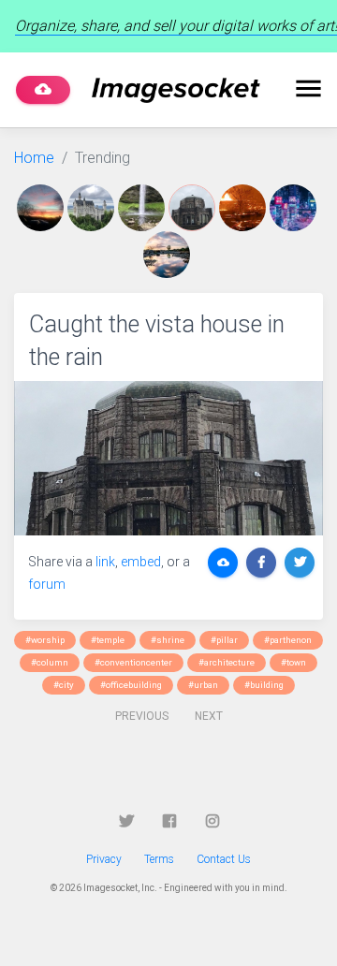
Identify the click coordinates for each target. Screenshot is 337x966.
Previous (141, 716)
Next (209, 716)
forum (47, 584)
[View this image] (42, 207)
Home (34, 158)
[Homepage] (176, 90)
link (105, 561)
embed (141, 561)
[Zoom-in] (168, 458)
